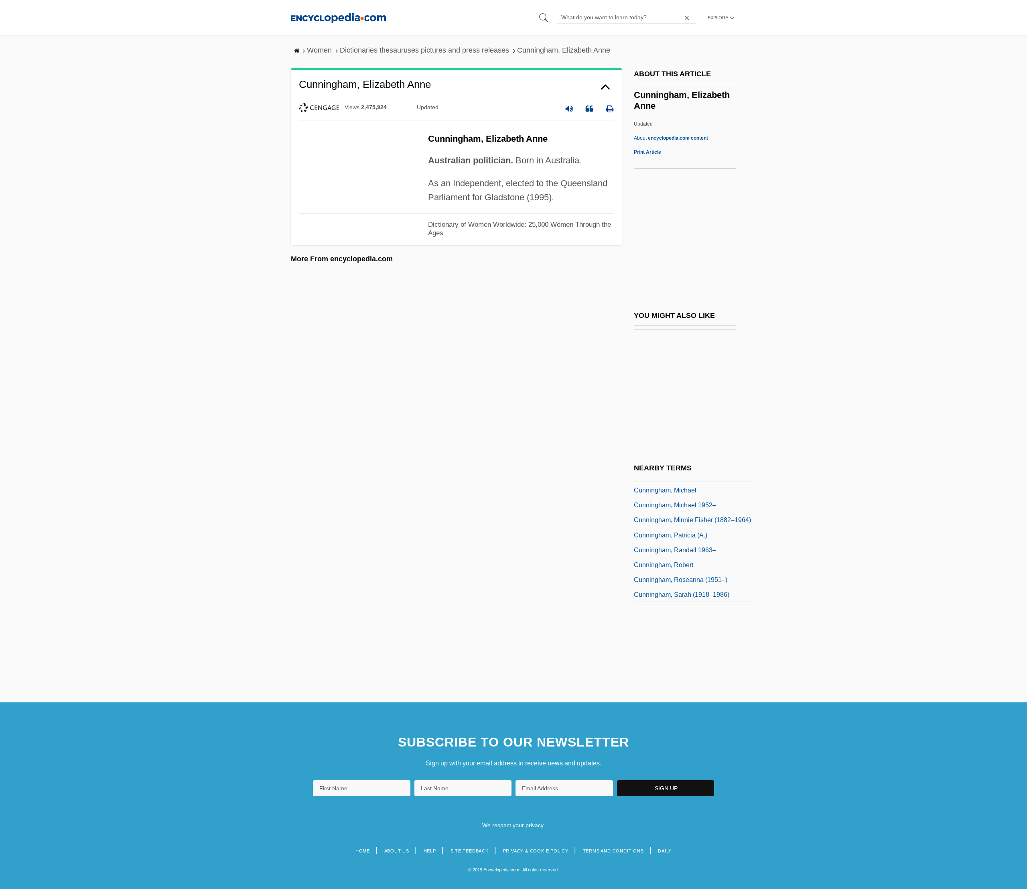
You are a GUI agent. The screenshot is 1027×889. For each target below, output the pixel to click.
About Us (396, 850)
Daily (665, 850)
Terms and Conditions (613, 850)
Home (362, 850)
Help (430, 850)
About (671, 138)
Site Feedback (470, 850)
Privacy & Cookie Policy (535, 850)
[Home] (338, 17)
